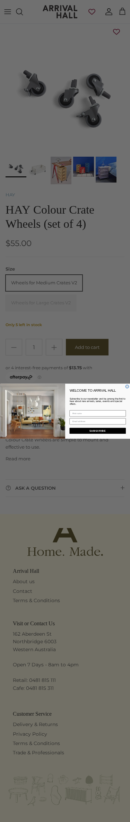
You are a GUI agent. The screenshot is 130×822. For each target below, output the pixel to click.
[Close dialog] (127, 386)
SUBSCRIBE (97, 430)
